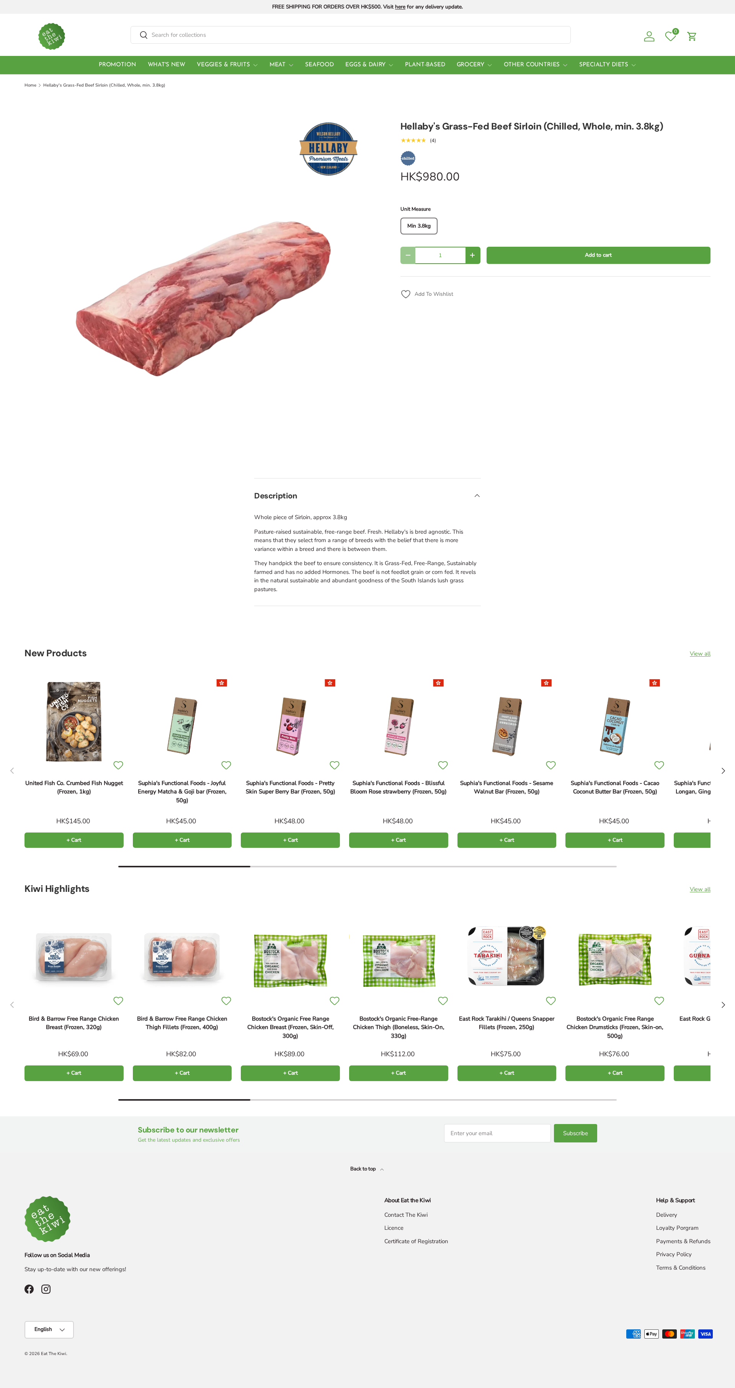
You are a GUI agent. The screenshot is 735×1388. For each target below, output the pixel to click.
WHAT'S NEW (167, 65)
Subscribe (575, 1133)
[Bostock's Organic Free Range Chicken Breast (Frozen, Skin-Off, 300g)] (290, 957)
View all (700, 653)
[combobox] (350, 34)
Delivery (666, 1215)
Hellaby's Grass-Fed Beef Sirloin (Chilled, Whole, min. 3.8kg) (104, 85)
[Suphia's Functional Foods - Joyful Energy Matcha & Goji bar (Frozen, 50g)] (182, 721)
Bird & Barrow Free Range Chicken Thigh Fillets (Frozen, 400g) (182, 1023)
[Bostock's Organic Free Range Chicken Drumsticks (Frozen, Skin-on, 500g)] (615, 957)
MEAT (278, 65)
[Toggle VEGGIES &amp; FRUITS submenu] (255, 65)
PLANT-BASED (425, 65)
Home (30, 85)
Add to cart (598, 255)
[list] (200, 290)
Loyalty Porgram (677, 1228)
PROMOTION (117, 65)
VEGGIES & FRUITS (223, 65)
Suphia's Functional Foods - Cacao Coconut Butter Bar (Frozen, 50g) (615, 787)
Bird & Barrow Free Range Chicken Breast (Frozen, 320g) (74, 1023)
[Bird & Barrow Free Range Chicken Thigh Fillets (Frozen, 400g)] (182, 957)
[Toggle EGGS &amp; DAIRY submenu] (390, 65)
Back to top (363, 1168)
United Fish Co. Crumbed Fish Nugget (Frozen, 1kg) (74, 787)
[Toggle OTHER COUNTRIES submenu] (565, 65)
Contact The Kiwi (406, 1215)
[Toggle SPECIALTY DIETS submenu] (633, 65)
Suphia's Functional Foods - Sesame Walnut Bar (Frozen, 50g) (506, 787)
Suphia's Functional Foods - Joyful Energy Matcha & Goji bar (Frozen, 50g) (182, 791)
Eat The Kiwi (53, 1354)
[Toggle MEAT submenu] (291, 65)
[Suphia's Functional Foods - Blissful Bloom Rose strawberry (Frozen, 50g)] (398, 721)
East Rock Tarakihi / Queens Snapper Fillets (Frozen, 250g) (506, 1023)
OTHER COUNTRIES (532, 65)
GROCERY (470, 65)
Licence (393, 1228)
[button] (692, 36)
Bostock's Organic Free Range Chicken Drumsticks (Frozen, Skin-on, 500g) (615, 1027)
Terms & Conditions (681, 1268)
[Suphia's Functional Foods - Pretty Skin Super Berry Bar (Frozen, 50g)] (290, 721)
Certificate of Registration (416, 1241)
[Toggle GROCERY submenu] (489, 65)
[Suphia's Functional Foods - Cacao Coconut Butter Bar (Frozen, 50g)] (615, 721)
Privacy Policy (674, 1254)
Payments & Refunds (683, 1241)
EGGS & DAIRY (365, 65)
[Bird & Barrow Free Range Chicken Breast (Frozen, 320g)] (74, 957)
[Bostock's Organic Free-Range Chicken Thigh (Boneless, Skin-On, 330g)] (398, 957)
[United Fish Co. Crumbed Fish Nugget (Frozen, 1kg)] (74, 721)
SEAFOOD (319, 65)
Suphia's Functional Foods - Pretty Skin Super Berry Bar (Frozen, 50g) (290, 787)
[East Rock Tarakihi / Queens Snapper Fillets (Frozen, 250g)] (507, 957)
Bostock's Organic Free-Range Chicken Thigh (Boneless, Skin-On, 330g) (398, 1027)
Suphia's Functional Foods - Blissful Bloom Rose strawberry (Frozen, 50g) (398, 787)
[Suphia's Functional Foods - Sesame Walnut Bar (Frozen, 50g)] (507, 721)
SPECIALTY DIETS (603, 65)
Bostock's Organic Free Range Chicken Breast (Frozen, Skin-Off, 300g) (290, 1027)
